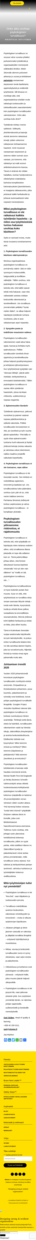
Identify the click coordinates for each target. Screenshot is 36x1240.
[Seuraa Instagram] (16, 1174)
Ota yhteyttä (17, 3)
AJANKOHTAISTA (9, 1114)
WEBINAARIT (8, 1130)
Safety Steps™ (10, 1092)
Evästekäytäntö (23, 1203)
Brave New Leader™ (12, 1080)
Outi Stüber (9, 1018)
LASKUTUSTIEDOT (10, 1146)
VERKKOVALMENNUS (11, 1076)
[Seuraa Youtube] (23, 1174)
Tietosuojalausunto (14, 1203)
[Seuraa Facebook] (12, 1174)
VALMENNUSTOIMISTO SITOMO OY (18, 1200)
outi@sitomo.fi (10, 1029)
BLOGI (6, 1111)
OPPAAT (6, 1127)
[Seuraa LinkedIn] (20, 1174)
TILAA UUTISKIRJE (15, 1165)
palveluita (8, 80)
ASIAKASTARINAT (9, 1118)
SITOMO (6, 1143)
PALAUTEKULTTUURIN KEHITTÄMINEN (16, 1069)
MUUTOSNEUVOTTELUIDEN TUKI (14, 1072)
